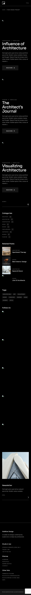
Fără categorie (7, 229)
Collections (21, 294)
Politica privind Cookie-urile (11, 577)
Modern (5, 234)
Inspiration (6, 232)
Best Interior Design (19, 262)
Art (14, 294)
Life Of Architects (18, 280)
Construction (6, 40)
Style (11, 300)
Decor (5, 224)
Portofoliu (5, 561)
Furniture (12, 297)
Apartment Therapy (19, 252)
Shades (5, 300)
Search (4, 201)
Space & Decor (17, 271)
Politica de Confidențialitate (11, 575)
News (25, 297)
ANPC (3, 579)
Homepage (5, 559)
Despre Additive (7, 563)
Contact (5, 565)
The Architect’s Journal (12, 107)
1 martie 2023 (16, 40)
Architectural (7, 294)
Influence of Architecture (14, 45)
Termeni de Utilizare (8, 573)
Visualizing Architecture (14, 168)
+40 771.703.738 (6, 551)
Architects (6, 216)
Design (5, 226)
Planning (4, 99)
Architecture (7, 219)
